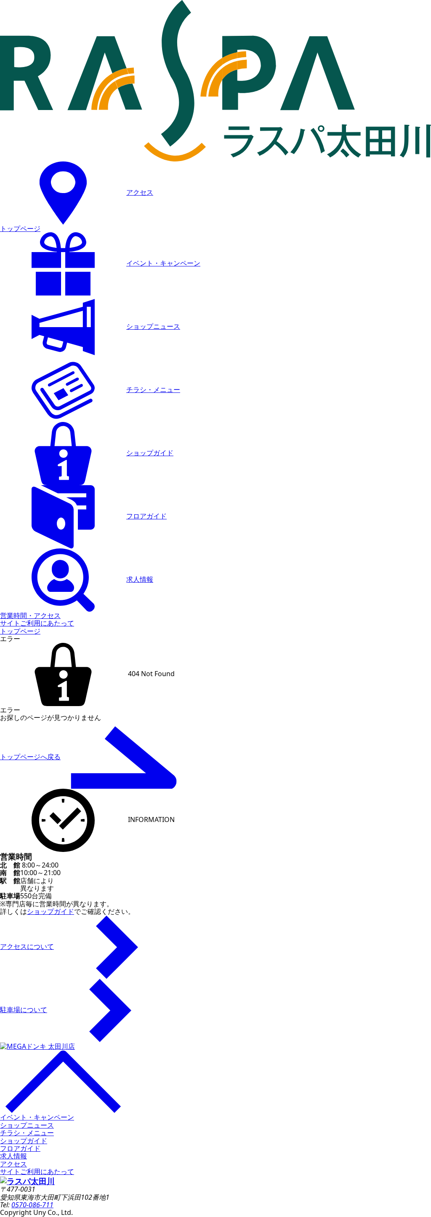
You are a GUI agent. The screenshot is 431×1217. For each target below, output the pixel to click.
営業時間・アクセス (30, 615)
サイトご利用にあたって (37, 623)
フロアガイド (146, 516)
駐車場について (23, 1009)
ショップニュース (153, 326)
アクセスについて (27, 946)
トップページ (20, 228)
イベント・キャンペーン (163, 263)
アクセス (139, 192)
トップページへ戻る (30, 756)
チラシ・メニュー (153, 389)
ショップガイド (149, 452)
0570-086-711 (32, 1204)
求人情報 (139, 579)
